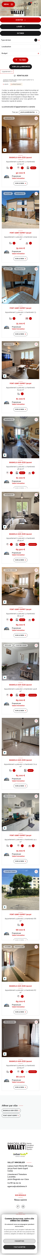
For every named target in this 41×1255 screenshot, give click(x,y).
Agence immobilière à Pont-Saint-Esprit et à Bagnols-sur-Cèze (18, 80)
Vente (6, 84)
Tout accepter (19, 1247)
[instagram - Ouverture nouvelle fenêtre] (23, 1206)
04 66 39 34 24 (14, 1183)
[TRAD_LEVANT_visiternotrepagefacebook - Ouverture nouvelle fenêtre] (18, 1206)
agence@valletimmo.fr (17, 1186)
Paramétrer (19, 1241)
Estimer (20, 33)
